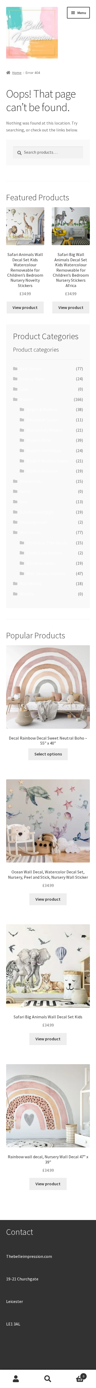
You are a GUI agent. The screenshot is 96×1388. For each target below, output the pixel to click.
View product (25, 307)
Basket (74, 1374)
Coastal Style (32, 378)
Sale (23, 501)
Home (17, 72)
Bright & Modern (42, 409)
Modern (27, 399)
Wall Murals (30, 583)
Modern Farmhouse (44, 450)
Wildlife (27, 593)
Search (48, 1379)
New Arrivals (31, 481)
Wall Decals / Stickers (46, 573)
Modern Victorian (42, 471)
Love (24, 389)
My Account (16, 1379)
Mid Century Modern (45, 430)
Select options (48, 754)
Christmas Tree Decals (47, 542)
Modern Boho (39, 440)
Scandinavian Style (37, 512)
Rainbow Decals (41, 563)
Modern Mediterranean (47, 460)
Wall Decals (30, 532)
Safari (25, 491)
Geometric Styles (42, 419)
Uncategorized (33, 522)
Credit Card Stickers (44, 552)
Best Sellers (31, 368)
